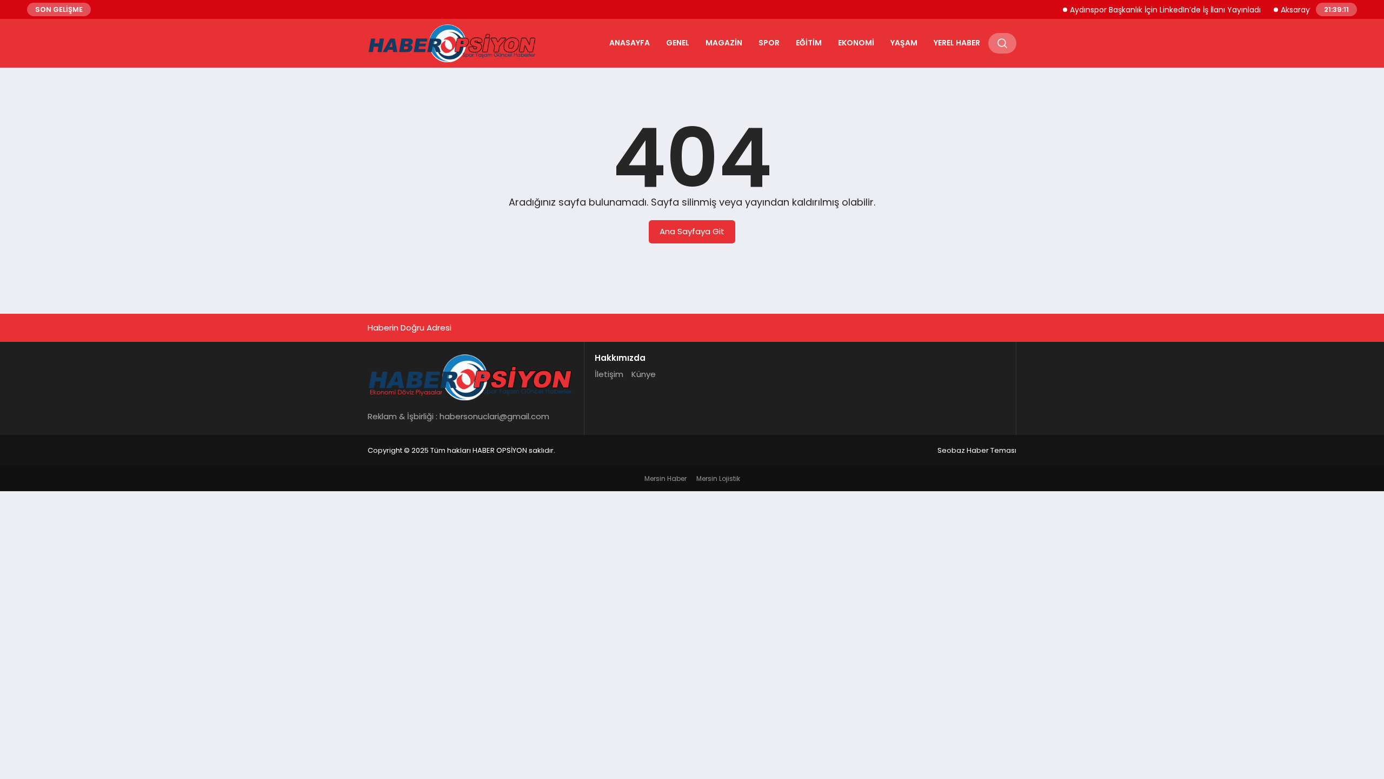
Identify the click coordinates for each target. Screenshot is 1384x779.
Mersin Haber (665, 478)
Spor (769, 42)
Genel (677, 42)
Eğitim (809, 42)
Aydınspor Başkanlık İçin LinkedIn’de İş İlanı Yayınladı (1154, 9)
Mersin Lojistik (718, 478)
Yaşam (903, 42)
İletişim (609, 374)
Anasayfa (629, 42)
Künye (643, 374)
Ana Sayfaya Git (692, 231)
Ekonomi (856, 42)
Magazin (724, 42)
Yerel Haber (957, 42)
